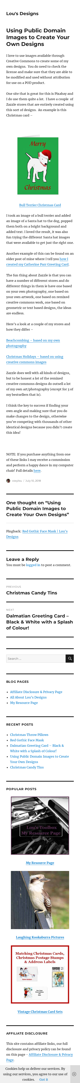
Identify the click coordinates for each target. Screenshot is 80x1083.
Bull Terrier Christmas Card (40, 205)
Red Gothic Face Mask (27, 740)
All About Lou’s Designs (28, 697)
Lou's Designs (22, 13)
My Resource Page (24, 703)
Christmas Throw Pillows (29, 735)
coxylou (17, 480)
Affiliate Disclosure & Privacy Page (36, 692)
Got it (43, 1079)
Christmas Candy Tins (27, 767)
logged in (33, 565)
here (37, 471)
